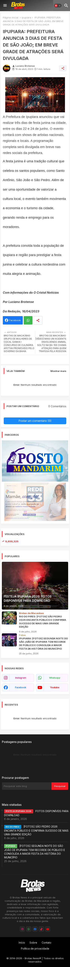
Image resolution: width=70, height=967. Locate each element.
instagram (20, 677)
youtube (54, 687)
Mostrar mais (58, 371)
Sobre (33, 942)
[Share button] (37, 320)
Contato (46, 942)
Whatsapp (28, 320)
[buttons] (22, 928)
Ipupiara (26, 17)
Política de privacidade (35, 948)
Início (22, 942)
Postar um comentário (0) (35, 421)
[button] (58, 5)
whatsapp (54, 677)
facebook (20, 687)
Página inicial (10, 17)
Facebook (15, 320)
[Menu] (5, 5)
